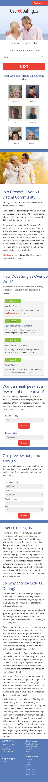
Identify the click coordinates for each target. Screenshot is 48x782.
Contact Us (6, 761)
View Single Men (31, 746)
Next (24, 66)
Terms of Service (8, 744)
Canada (28, 762)
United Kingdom (31, 769)
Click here (7, 255)
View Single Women (32, 744)
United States (30, 772)
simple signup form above (14, 313)
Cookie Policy (6, 749)
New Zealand (30, 767)
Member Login (39, 3)
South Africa (29, 774)
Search (24, 426)
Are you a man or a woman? (25, 50)
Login (27, 754)
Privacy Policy (7, 747)
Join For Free (29, 749)
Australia (28, 759)
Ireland (27, 764)
